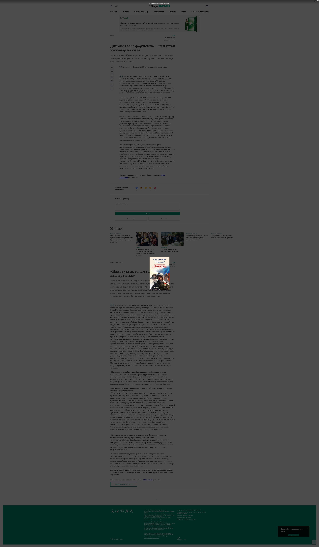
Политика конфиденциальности (151, 538)
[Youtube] (126, 511)
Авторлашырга (131, 218)
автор (112, 35)
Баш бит (113, 12)
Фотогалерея (159, 12)
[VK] (112, 511)
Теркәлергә (164, 219)
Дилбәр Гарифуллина (116, 262)
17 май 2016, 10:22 (170, 37)
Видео (183, 12)
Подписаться (294, 535)
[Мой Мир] (112, 84)
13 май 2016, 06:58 (170, 264)
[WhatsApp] (112, 80)
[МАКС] (131, 511)
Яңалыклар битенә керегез (122, 484)
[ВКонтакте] (112, 67)
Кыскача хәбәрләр (141, 12)
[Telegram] (112, 71)
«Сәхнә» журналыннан (200, 12)
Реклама (172, 12)
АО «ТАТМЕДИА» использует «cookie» (152, 533)
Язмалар (125, 12)
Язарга (148, 213)
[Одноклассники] (112, 75)
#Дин (173, 35)
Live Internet (179, 539)
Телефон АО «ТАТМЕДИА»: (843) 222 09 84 (186, 519)
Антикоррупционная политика (184, 517)
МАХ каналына (147, 480)
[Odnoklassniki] (122, 511)
